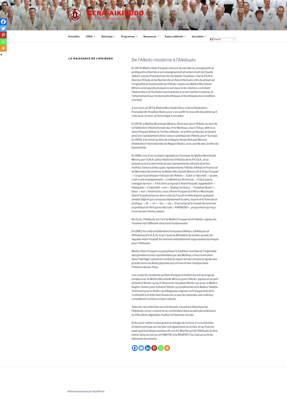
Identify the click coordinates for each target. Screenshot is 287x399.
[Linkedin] (148, 348)
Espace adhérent (174, 36)
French (217, 39)
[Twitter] (141, 348)
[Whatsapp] (161, 348)
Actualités (74, 36)
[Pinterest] (154, 348)
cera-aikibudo (116, 13)
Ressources (149, 36)
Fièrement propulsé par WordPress (85, 391)
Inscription (198, 36)
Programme (128, 36)
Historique (107, 36)
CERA (89, 36)
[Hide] (1, 54)
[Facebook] (135, 348)
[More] (167, 348)
